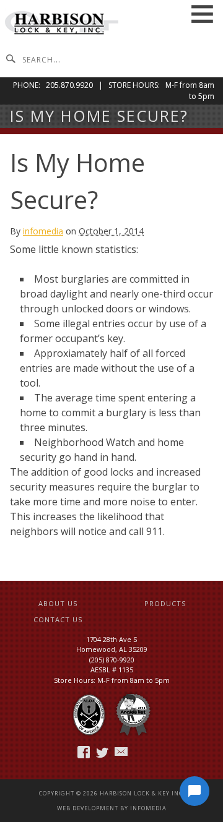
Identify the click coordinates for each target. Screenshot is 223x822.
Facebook (84, 752)
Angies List (133, 715)
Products (165, 603)
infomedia (43, 231)
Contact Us (57, 619)
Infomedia (148, 808)
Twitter (103, 752)
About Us (57, 603)
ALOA (89, 715)
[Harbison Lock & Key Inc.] (62, 24)
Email (122, 752)
